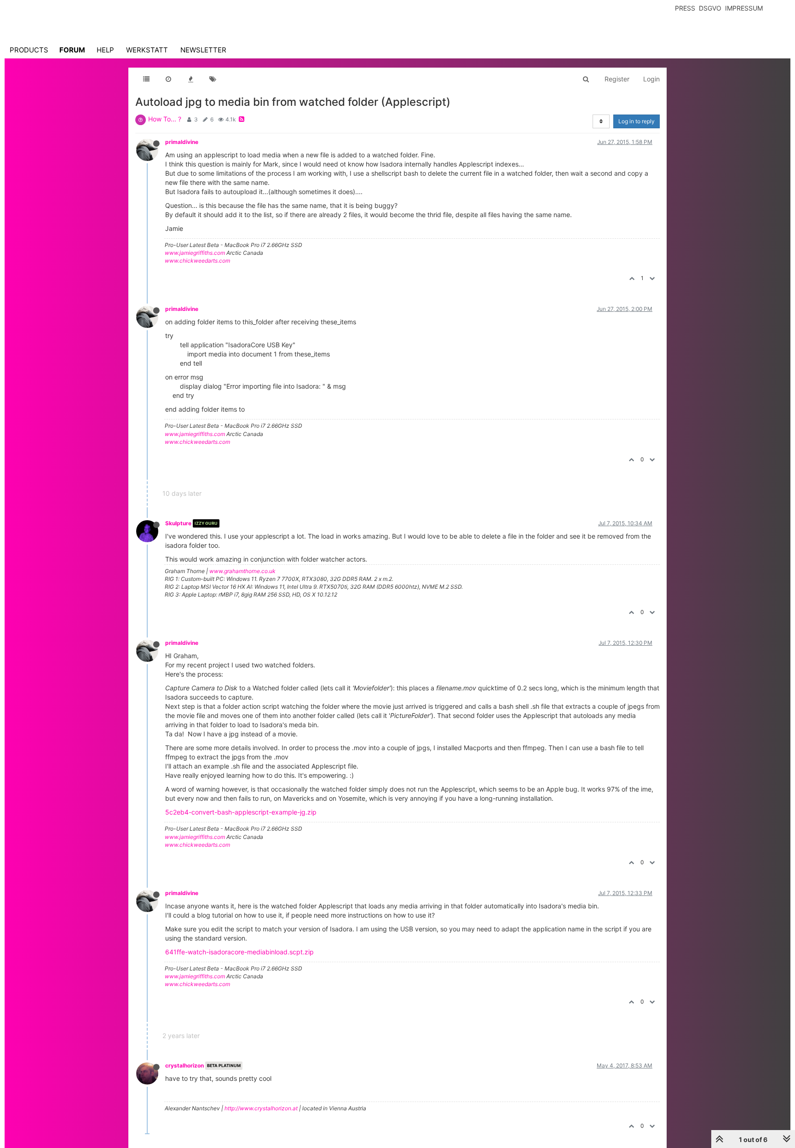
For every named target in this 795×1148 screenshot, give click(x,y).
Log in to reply (636, 121)
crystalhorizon (184, 1065)
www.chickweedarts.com (197, 260)
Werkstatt (147, 50)
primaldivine (181, 141)
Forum (72, 50)
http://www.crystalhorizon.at (261, 1108)
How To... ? (164, 119)
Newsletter (203, 50)
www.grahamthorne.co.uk (242, 571)
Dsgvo (710, 8)
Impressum (744, 8)
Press (685, 8)
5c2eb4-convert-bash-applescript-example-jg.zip (241, 812)
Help (105, 50)
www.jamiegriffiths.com (195, 252)
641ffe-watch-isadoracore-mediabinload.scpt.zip (239, 952)
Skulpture (178, 523)
